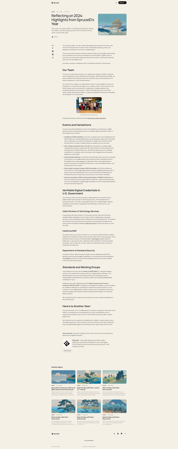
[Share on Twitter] (52, 48)
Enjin (94, 446)
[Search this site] (116, 2)
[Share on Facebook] (52, 51)
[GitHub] (121, 433)
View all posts (67, 350)
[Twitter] (114, 433)
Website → (122, 2)
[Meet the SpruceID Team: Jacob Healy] (63, 412)
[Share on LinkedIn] (52, 54)
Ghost (90, 446)
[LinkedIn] (117, 433)
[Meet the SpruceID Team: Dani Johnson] (115, 383)
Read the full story (90, 223)
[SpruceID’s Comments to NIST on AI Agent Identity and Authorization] (63, 383)
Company (53, 11)
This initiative (66, 258)
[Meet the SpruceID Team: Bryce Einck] (115, 412)
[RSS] (125, 433)
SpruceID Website (89, 440)
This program (95, 239)
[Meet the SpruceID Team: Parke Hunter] (89, 412)
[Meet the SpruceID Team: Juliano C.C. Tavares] (89, 383)
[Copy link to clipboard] (52, 57)
